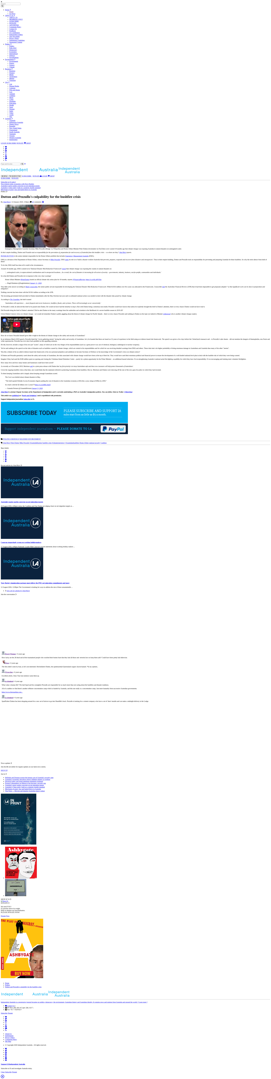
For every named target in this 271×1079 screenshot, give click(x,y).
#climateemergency (58, 443)
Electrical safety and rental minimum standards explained (24, 781)
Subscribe (27, 399)
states (67, 260)
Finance (12, 73)
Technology (13, 77)
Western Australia (15, 138)
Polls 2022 (12, 48)
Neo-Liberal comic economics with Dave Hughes (17, 184)
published (15, 395)
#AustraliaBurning (36, 443)
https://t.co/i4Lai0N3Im (93, 279)
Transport (12, 80)
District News (14, 124)
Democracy (13, 50)
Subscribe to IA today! (8, 182)
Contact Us (11, 1006)
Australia (8, 119)
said (31, 366)
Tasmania (12, 134)
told (163, 287)
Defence (12, 56)
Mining (11, 78)
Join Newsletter (14, 36)
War (10, 117)
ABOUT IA (9, 15)
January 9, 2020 (37, 388)
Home (7, 10)
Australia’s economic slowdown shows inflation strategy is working (27, 779)
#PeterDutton (25, 279)
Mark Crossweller (31, 287)
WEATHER (23, 439)
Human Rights (14, 86)
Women (12, 109)
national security (94, 443)
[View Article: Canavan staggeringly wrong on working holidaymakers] (22, 538)
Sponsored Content (15, 42)
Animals (12, 94)
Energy (11, 63)
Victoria (12, 136)
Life (6, 82)
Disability (12, 101)
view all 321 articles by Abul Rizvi (18, 591)
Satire (11, 111)
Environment (9, 59)
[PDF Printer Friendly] (43, 202)
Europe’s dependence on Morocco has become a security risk (25, 783)
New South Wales (15, 128)
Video (11, 113)
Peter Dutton (15, 443)
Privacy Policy (14, 38)
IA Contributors (14, 33)
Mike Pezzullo (55, 260)
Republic (12, 126)
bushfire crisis (47, 443)
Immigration (13, 139)
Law (10, 92)
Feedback (12, 31)
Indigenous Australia (16, 122)
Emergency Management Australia (76, 256)
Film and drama (14, 90)
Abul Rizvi (7, 202)
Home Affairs (84, 443)
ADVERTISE (14, 25)
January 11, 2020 (36, 283)
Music (11, 98)
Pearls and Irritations (29, 395)
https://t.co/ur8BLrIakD (43, 385)
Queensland (13, 130)
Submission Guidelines (17, 40)
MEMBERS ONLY (16, 19)
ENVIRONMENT (34, 439)
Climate (12, 67)
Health (11, 105)
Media (11, 75)
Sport (11, 107)
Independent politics (16, 35)
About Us (8, 1034)
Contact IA (13, 29)
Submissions (9, 1036)
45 (33, 202)
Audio (11, 115)
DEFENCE (15, 439)
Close (3, 1072)
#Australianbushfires (72, 443)
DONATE (12, 23)
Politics (7, 44)
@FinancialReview (79, 279)
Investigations (14, 57)
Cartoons (12, 88)
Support (13, 1064)
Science (12, 65)
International (13, 54)
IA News (12, 14)
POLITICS (7, 439)
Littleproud (166, 314)
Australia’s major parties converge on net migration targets (20, 186)
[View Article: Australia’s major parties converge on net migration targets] (22, 498)
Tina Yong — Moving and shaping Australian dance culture (25, 791)
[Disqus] (135, 676)
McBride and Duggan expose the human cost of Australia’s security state (29, 778)
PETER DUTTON (7, 256)
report (64, 269)
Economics (13, 52)
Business (8, 69)
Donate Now (5, 916)
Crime (11, 99)
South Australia (14, 132)
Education (12, 103)
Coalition (103, 443)
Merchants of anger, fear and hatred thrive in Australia (19, 190)
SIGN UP (4, 770)
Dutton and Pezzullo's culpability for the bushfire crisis (23, 987)
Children (12, 96)
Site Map (8, 1041)
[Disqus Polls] (135, 621)
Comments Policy (15, 27)
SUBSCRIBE (14, 21)
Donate (10, 1013)
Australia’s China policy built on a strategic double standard (21, 188)
